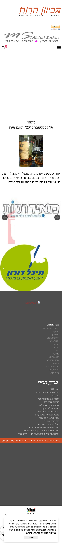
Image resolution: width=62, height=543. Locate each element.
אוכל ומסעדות (52, 360)
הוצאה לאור (54, 357)
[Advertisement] (31, 84)
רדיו (57, 350)
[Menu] (59, 48)
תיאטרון (55, 334)
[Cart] (3, 48)
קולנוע (56, 347)
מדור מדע (54, 372)
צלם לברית (54, 341)
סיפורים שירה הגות (50, 328)
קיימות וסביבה (52, 366)
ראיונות (56, 344)
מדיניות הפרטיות (33, 532)
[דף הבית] (40, 12)
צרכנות (56, 363)
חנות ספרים (54, 369)
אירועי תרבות (53, 337)
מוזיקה (56, 331)
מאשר (31, 537)
